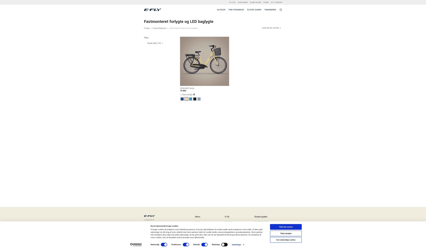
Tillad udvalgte (286, 233)
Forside (147, 28)
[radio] (182, 99)
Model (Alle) (154, 43)
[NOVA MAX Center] (204, 61)
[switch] (186, 244)
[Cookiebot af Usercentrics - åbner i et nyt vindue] (136, 244)
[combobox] (271, 28)
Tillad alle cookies (286, 227)
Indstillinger (236, 245)
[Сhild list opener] (162, 43)
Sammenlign (187, 94)
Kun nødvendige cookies (286, 240)
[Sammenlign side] (194, 94)
